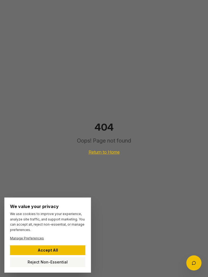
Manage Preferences (27, 238)
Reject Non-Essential (48, 262)
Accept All (48, 250)
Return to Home (104, 152)
